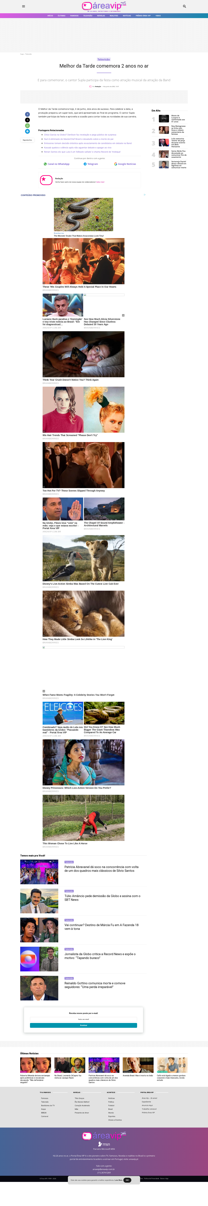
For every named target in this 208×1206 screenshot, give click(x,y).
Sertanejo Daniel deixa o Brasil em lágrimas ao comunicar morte (178, 164)
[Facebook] (27, 114)
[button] (169, 6)
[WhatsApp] (27, 125)
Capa (22, 54)
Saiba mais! (100, 182)
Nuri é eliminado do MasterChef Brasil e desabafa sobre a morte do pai (78, 139)
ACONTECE (111, 1092)
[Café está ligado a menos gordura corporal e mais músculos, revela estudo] (172, 1065)
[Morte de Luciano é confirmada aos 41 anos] (164, 122)
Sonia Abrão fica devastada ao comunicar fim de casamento (179, 154)
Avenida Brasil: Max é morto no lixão (138, 1075)
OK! (127, 1180)
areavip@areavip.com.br (104, 1169)
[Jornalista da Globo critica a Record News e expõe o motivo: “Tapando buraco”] (39, 959)
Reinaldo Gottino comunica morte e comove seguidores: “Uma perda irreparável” (95, 985)
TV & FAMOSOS (45, 1092)
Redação (98, 86)
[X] (27, 120)
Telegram (93, 164)
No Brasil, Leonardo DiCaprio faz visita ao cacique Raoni (67, 1076)
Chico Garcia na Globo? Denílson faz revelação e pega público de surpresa (80, 135)
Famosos (23, 1072)
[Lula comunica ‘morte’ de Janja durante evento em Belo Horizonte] (164, 146)
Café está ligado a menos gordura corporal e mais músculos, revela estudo (171, 1077)
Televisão (28, 54)
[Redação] (90, 86)
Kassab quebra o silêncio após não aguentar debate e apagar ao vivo (77, 147)
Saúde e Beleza (162, 1072)
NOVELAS (76, 1092)
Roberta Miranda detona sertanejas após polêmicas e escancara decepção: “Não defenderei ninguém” (35, 1079)
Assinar (83, 1025)
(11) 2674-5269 (104, 1172)
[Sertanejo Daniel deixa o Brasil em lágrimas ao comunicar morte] (164, 168)
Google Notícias (127, 164)
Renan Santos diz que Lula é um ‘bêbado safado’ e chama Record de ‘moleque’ (82, 152)
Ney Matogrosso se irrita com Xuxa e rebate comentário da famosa (178, 130)
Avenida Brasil (128, 1072)
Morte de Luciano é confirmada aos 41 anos (178, 118)
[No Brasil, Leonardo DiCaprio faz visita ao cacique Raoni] (69, 1065)
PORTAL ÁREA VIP (146, 1092)
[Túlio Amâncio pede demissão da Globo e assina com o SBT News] (39, 901)
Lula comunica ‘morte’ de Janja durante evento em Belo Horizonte (178, 142)
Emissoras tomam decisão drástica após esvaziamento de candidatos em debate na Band (88, 143)
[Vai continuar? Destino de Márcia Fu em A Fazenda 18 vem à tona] (39, 930)
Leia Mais (118, 1180)
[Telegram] (27, 131)
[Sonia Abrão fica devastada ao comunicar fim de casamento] (164, 157)
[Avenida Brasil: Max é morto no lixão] (138, 1065)
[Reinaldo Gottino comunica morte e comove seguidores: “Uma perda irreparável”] (39, 988)
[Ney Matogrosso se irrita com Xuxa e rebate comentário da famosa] (164, 133)
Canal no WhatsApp (58, 164)
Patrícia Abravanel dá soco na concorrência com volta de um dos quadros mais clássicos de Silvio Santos (102, 868)
